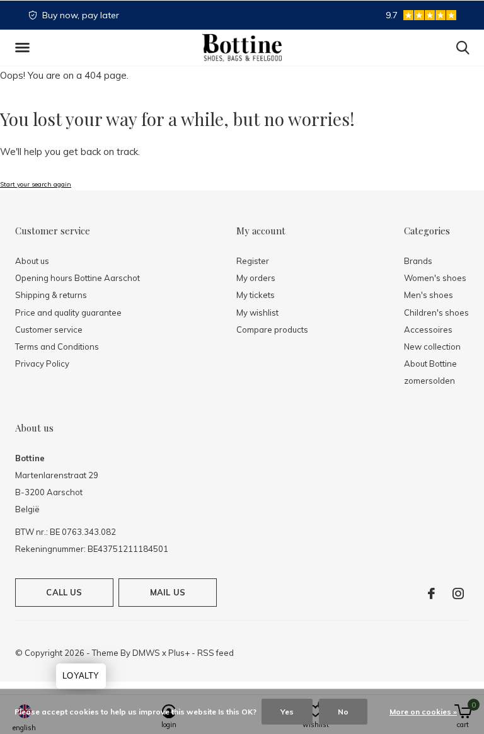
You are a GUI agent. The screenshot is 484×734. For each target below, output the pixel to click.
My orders (255, 278)
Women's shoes (435, 278)
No (343, 711)
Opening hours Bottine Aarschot (77, 278)
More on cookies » (423, 711)
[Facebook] (431, 593)
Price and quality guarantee (68, 312)
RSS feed (215, 653)
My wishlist (257, 312)
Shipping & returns (51, 295)
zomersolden (429, 381)
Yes (287, 711)
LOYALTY (80, 675)
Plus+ (179, 653)
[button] (24, 48)
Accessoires (428, 329)
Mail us (167, 592)
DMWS (146, 653)
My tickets (255, 295)
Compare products (272, 329)
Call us (64, 592)
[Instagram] (458, 593)
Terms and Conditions (57, 346)
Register (252, 261)
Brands (418, 261)
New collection (432, 346)
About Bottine (430, 363)
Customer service (49, 329)
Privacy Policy (42, 363)
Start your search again (35, 184)
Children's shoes (436, 312)
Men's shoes (428, 295)
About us (32, 261)
